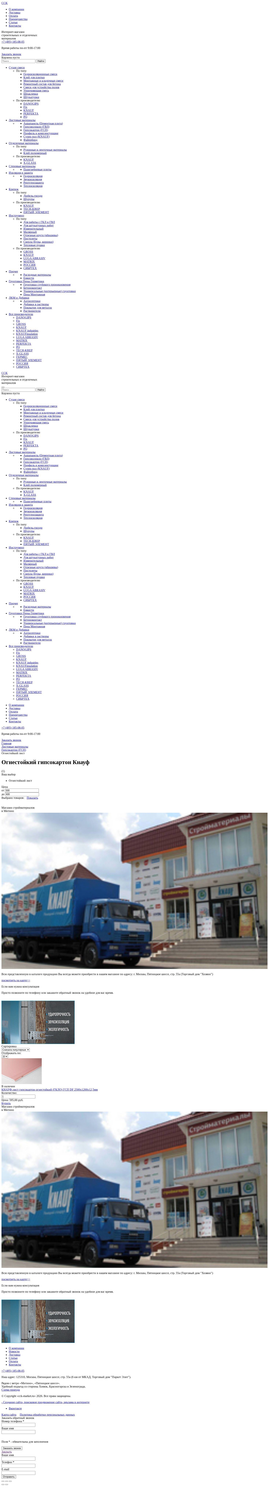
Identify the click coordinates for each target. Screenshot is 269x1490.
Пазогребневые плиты (37, 169)
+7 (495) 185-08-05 (12, 41)
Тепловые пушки (34, 245)
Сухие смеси (17, 67)
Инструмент (16, 215)
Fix (25, 107)
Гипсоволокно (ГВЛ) (36, 126)
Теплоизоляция (32, 185)
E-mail (5, 1469)
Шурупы (28, 199)
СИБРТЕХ (30, 268)
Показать (32, 797)
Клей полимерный (35, 153)
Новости (14, 1351)
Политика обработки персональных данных (47, 1414)
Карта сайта (8, 1414)
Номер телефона (12, 1421)
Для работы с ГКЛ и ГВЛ (39, 222)
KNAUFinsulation (27, 333)
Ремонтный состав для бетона (42, 84)
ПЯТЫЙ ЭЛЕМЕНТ (36, 212)
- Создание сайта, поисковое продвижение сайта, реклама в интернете (45, 1402)
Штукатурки (31, 97)
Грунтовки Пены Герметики (26, 281)
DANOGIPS (31, 103)
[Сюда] (6, 1484)
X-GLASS (29, 162)
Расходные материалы (37, 274)
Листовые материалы (22, 120)
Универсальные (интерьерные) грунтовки (49, 291)
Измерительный (33, 228)
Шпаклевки (30, 93)
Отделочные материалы (24, 143)
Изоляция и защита (21, 172)
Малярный (30, 232)
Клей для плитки (34, 77)
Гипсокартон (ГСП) (35, 130)
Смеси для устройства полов (41, 87)
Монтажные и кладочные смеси (43, 80)
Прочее (13, 271)
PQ (25, 116)
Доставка (14, 12)
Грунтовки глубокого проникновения (46, 284)
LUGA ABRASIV (34, 258)
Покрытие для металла (37, 307)
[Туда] (2, 1484)
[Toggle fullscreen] (6, 1481)
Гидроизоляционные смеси (40, 74)
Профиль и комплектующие (40, 133)
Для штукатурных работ (38, 225)
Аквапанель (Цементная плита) (43, 123)
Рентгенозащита (33, 182)
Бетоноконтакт (32, 287)
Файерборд (30, 139)
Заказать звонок (11, 54)
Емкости (28, 278)
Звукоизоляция (32, 179)
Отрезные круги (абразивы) (40, 235)
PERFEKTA (30, 113)
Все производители (21, 314)
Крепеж (13, 189)
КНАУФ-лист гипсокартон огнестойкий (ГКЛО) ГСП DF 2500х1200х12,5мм (49, 1089)
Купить (6, 1103)
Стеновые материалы (22, 166)
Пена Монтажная (34, 294)
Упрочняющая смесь (36, 90)
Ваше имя (7, 1428)
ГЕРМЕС (22, 356)
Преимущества (18, 19)
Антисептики (31, 301)
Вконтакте (15, 1408)
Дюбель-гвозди (32, 195)
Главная (6, 743)
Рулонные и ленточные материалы (45, 149)
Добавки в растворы (36, 304)
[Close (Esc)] (2, 1481)
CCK (4, 3)
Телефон (7, 1462)
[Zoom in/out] (10, 1481)
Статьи (13, 22)
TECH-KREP (31, 208)
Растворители (32, 310)
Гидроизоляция (32, 176)
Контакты (15, 25)
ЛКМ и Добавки (19, 297)
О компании (16, 9)
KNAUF (28, 110)
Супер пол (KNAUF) (36, 136)
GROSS (28, 251)
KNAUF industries (27, 330)
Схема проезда (10, 1389)
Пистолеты (30, 238)
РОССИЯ (29, 264)
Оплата (13, 15)
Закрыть (6, 1451)
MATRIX (29, 261)
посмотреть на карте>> (15, 980)
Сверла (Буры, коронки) (38, 241)
